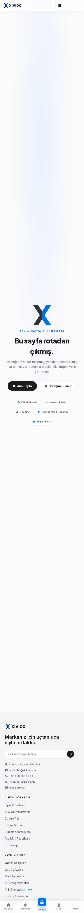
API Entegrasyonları (17, 883)
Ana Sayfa (24, 386)
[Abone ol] (70, 754)
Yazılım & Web (58, 402)
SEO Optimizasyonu (17, 811)
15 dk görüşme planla (22, 781)
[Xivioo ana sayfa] (12, 5)
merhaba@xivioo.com (22, 770)
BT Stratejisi (12, 845)
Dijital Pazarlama (15, 805)
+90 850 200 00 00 (21, 775)
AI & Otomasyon (19, 889)
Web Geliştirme (14, 869)
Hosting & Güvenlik (16, 896)
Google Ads (12, 818)
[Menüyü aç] (59, 5)
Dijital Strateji (29, 402)
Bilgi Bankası (44, 421)
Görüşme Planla (60, 386)
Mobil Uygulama (15, 876)
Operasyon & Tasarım (54, 411)
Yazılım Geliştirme (15, 862)
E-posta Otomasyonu (18, 831)
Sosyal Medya (14, 825)
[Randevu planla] (42, 902)
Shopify (24, 411)
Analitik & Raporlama (17, 838)
